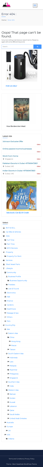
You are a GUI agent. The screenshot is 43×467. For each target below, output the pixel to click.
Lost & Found (13, 289)
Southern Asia (13, 382)
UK (9, 431)
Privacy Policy (29, 459)
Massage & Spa (12, 313)
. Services (8, 260)
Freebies (11, 285)
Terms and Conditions (16, 459)
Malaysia (13, 366)
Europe (10, 427)
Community (11, 272)
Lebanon (13, 406)
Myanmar (13, 370)
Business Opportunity (18, 281)
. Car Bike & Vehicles (13, 232)
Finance (10, 301)
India (12, 386)
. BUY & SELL (10, 228)
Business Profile (14, 276)
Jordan (12, 398)
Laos (11, 362)
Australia (10, 422)
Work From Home (10, 156)
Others (9, 317)
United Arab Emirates (18, 418)
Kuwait (12, 402)
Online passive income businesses (17, 149)
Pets (8, 321)
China (12, 337)
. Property (9, 252)
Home (4, 20)
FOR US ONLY (11, 86)
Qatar (12, 410)
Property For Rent (14, 256)
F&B (8, 297)
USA (8, 435)
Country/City (10, 325)
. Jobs (7, 236)
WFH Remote (12, 248)
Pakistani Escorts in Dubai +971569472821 (20, 163)
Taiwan (12, 349)
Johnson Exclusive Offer (13, 141)
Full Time (10, 240)
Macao (13, 345)
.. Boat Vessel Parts (12, 264)
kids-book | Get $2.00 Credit (17, 213)
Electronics (11, 293)
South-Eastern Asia (15, 354)
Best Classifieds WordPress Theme (24, 464)
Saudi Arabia (15, 414)
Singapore (14, 378)
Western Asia (13, 390)
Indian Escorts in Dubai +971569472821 (19, 171)
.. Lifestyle (9, 268)
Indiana (11, 439)
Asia (8, 329)
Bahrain (13, 394)
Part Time (11, 244)
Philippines (14, 374)
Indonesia (13, 358)
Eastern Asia (13, 333)
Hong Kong (15, 341)
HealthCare (11, 309)
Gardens (10, 305)
